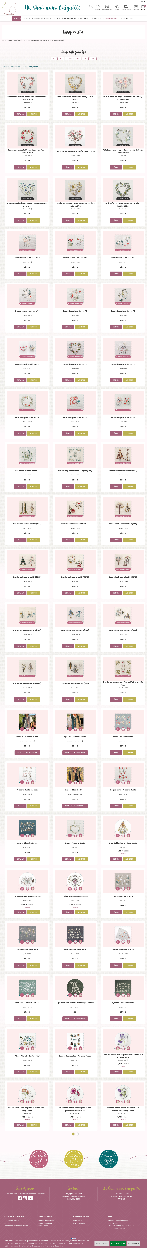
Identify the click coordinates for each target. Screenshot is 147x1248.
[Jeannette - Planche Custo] (27, 988)
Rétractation (43, 1226)
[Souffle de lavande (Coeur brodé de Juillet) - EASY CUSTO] (123, 83)
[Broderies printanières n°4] (27, 402)
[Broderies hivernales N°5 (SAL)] (27, 615)
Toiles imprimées (68, 18)
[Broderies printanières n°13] (27, 243)
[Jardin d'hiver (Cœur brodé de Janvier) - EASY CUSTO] (123, 190)
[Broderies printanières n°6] (75, 349)
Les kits (16, 18)
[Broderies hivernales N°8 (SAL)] (27, 562)
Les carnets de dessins (40, 18)
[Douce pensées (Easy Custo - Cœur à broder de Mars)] (27, 190)
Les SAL (25, 18)
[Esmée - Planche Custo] (75, 775)
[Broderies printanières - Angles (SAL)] (75, 456)
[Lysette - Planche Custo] (123, 988)
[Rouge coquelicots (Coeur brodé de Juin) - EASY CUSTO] (27, 136)
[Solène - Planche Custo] (27, 935)
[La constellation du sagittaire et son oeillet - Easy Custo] (27, 1094)
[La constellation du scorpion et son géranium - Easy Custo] (75, 1094)
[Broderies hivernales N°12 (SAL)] (123, 456)
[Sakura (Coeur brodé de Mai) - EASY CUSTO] (75, 136)
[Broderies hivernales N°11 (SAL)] (27, 509)
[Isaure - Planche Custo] (27, 828)
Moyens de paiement (47, 1221)
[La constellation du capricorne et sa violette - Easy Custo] (123, 1041)
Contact (117, 9)
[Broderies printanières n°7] (27, 349)
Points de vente (107, 9)
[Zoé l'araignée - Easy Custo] (75, 881)
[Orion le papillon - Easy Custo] (27, 881)
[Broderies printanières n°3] (75, 402)
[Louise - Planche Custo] (123, 881)
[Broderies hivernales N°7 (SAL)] (75, 562)
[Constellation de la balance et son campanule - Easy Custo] (123, 1094)
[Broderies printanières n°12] (75, 243)
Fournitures (83, 18)
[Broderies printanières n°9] (75, 296)
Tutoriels (95, 18)
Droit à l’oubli (113, 1223)
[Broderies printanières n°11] (123, 243)
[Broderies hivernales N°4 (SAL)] (75, 615)
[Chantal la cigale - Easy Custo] (123, 828)
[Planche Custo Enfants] (27, 775)
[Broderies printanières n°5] (123, 349)
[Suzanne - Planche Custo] (123, 935)
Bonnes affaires (127, 18)
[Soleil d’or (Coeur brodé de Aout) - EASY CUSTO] (75, 83)
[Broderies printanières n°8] (123, 296)
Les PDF (55, 18)
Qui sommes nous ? (11, 1221)
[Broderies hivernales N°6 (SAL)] (123, 562)
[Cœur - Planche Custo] (75, 828)
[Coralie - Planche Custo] (27, 722)
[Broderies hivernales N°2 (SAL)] (27, 669)
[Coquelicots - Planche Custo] (123, 775)
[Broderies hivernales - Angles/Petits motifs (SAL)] (123, 669)
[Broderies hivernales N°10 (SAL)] (75, 509)
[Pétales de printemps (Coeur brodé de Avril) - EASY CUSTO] (123, 136)
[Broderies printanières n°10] (27, 296)
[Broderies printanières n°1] (27, 456)
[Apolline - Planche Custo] (75, 722)
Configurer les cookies (116, 1228)
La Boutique (77, 1221)
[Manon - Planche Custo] (75, 935)
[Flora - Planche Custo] (123, 722)
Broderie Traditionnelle (11, 67)
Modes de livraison (45, 1223)
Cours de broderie (110, 18)
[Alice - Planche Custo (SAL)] (27, 1041)
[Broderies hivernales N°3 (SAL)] (123, 615)
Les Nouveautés (79, 1223)
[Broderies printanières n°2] (123, 402)
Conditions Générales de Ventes (16, 1226)
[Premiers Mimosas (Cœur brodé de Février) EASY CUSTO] (75, 190)
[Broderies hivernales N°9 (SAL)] (123, 509)
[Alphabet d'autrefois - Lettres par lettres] (75, 988)
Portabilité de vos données (118, 1221)
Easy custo (33, 67)
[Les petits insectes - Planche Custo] (75, 1041)
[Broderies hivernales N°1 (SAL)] (75, 669)
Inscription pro (126, 9)
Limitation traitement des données (121, 1226)
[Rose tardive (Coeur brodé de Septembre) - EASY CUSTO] (27, 83)
